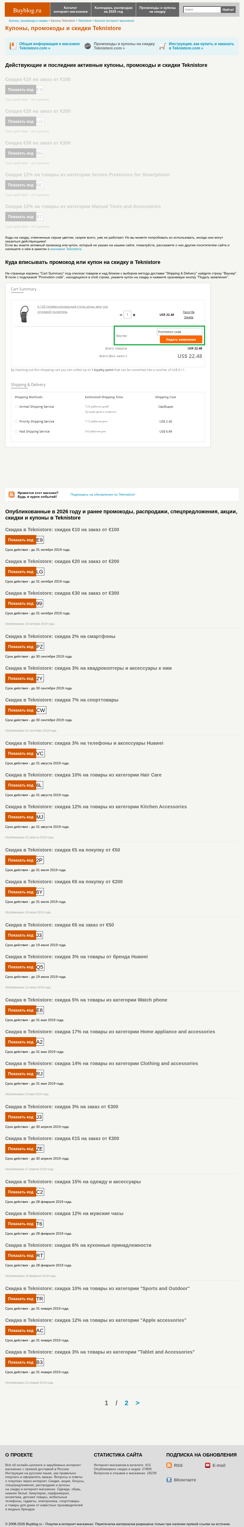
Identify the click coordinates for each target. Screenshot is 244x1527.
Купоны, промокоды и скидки (28, 20)
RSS (178, 1465)
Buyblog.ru (27, 10)
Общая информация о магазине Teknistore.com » (49, 46)
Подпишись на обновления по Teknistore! (103, 494)
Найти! (228, 9)
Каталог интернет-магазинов (114, 20)
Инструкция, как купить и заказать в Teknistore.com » (201, 46)
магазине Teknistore (66, 249)
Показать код (20, 90)
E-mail (219, 1465)
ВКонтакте (185, 1480)
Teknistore (85, 20)
